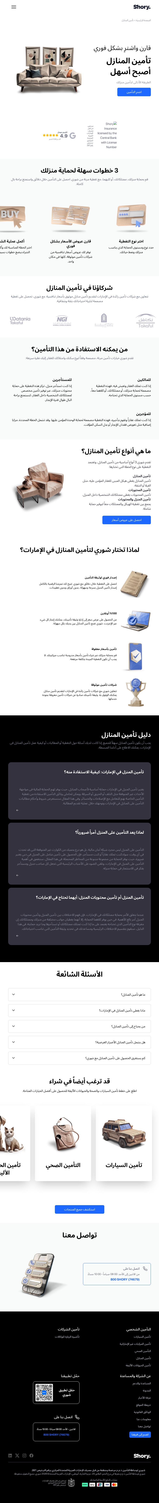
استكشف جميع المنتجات (79, 1209)
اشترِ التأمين (134, 92)
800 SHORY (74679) (125, 1279)
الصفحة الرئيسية (143, 20)
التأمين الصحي (63, 1165)
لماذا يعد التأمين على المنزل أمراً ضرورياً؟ (109, 832)
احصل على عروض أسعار (127, 520)
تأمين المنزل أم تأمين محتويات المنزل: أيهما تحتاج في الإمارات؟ (90, 897)
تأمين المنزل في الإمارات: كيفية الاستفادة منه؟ (104, 772)
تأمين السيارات (124, 1165)
